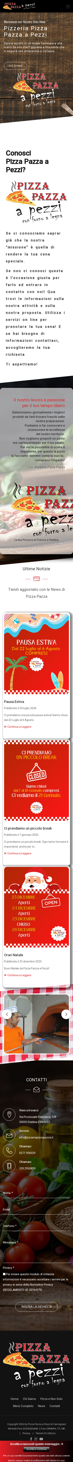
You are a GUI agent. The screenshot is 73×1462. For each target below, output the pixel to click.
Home (14, 1399)
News (41, 1406)
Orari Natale (13, 955)
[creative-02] (36, 1364)
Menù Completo (23, 1406)
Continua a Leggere (19, 726)
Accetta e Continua (36, 1449)
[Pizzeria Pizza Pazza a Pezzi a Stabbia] (19, 6)
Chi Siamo (29, 1399)
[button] (66, 1014)
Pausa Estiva (14, 702)
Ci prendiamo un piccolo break (28, 828)
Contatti (55, 1406)
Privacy (8, 1268)
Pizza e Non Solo (51, 1399)
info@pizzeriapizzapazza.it (36, 1137)
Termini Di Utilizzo (46, 1433)
